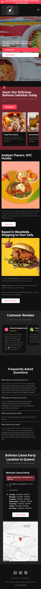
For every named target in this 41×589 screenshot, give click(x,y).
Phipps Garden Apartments (23, 437)
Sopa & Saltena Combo (28, 386)
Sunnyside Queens (7, 432)
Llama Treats (14, 408)
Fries (24, 406)
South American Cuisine (15, 401)
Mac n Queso (17, 403)
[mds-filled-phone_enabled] (25, 572)
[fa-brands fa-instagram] (20, 572)
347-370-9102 (13, 490)
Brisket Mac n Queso (26, 388)
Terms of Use (15, 578)
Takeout (31, 417)
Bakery (8, 408)
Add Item (6, 141)
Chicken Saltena (6, 388)
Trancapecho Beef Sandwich (20, 392)
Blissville (15, 432)
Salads (30, 401)
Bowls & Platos (17, 406)
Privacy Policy (25, 578)
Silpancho (32, 392)
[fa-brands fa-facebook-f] (15, 572)
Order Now (9, 107)
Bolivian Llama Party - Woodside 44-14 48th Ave (20, 478)
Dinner (18, 417)
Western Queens (10, 437)
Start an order (20, 515)
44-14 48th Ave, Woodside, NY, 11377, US (21, 485)
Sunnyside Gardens (27, 430)
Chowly (23, 585)
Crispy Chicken (25, 403)
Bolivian (24, 401)
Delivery (4, 419)
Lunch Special (11, 417)
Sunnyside (24, 3)
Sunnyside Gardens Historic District (19, 435)
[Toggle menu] (38, 10)
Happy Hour (24, 417)
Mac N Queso (16, 388)
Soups (11, 406)
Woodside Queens (24, 432)
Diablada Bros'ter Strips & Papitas (20, 390)
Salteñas (9, 403)
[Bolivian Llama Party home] (10, 10)
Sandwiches (5, 406)
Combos (4, 403)
